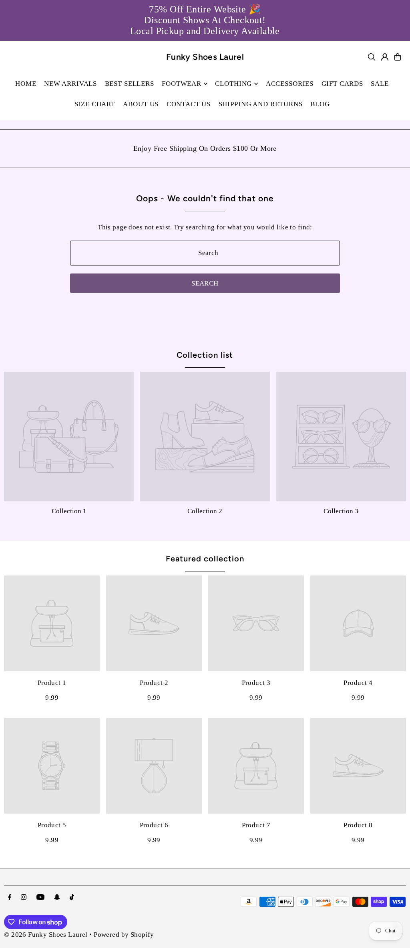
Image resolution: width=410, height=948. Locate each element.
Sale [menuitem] (379, 83)
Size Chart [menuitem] (95, 104)
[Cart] (397, 57)
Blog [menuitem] (320, 104)
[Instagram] (23, 897)
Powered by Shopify (124, 934)
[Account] (384, 57)
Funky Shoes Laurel (205, 57)
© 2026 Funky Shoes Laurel (46, 934)
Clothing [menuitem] (233, 83)
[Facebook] (9, 897)
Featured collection (205, 558)
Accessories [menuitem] (290, 83)
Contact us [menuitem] (189, 104)
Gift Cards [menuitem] (343, 83)
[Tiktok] (72, 897)
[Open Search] (371, 57)
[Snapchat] (57, 897)
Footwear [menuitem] (181, 83)
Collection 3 (341, 511)
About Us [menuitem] (141, 104)
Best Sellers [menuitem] (129, 83)
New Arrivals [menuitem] (70, 83)
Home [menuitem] (25, 83)
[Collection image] (69, 437)
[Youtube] (40, 897)
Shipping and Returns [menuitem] (261, 104)
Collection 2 (204, 511)
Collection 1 (69, 511)
